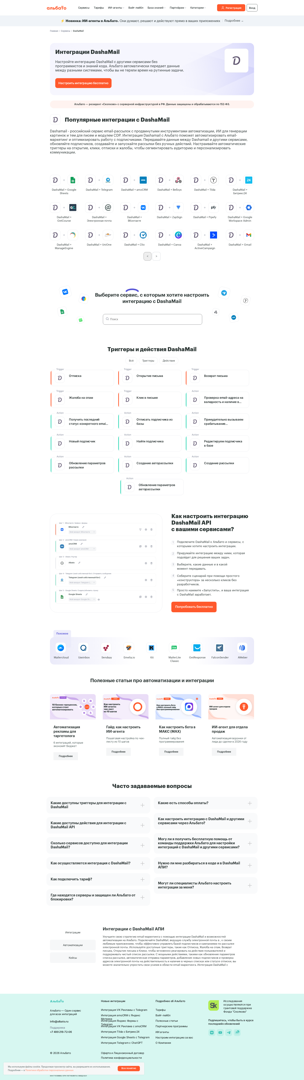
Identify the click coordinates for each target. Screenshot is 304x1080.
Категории (197, 7)
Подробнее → (234, 20)
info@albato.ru (59, 1021)
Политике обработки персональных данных (49, 1070)
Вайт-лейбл (135, 7)
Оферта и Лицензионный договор (122, 1053)
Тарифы (99, 7)
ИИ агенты (162, 1032)
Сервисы (84, 7)
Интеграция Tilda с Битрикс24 (120, 1031)
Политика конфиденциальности (121, 1057)
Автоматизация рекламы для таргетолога (66, 731)
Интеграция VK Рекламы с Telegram (124, 1010)
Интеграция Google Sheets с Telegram (125, 1037)
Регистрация (233, 7)
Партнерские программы (172, 1026)
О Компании (163, 1042)
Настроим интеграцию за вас (174, 1037)
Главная (54, 31)
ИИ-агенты (115, 7)
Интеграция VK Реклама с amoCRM (123, 1026)
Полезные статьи (167, 1020)
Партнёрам (177, 7)
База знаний (155, 7)
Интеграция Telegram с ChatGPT (122, 1042)
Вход (252, 7)
